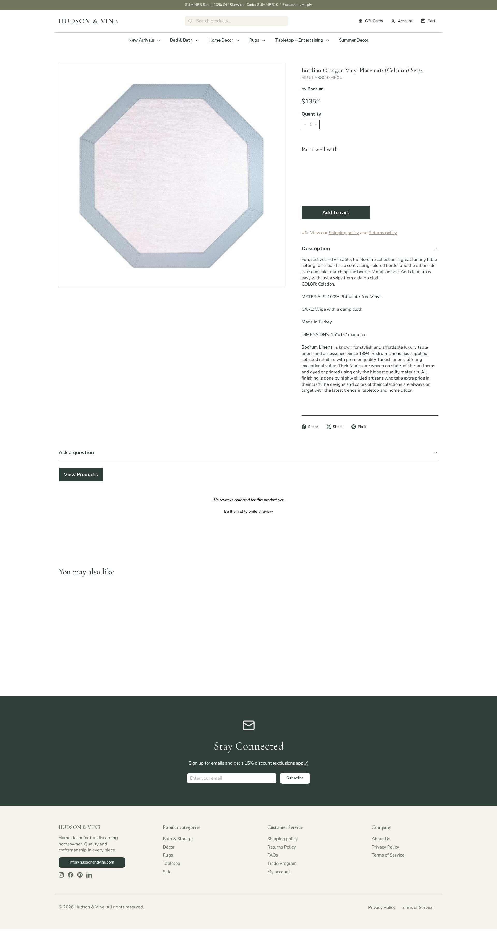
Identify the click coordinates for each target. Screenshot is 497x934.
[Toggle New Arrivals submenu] (158, 40)
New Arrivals (141, 40)
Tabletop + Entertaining (299, 40)
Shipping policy (282, 839)
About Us (381, 839)
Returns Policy (281, 847)
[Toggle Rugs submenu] (263, 40)
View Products (81, 474)
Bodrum (316, 89)
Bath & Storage (178, 839)
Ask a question (76, 452)
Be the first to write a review (248, 511)
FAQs (272, 855)
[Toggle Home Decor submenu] (237, 40)
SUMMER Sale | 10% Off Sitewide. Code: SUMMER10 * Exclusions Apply (248, 4)
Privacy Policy (385, 847)
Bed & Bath (181, 40)
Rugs (254, 40)
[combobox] (236, 21)
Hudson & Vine (88, 21)
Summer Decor (353, 40)
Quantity (311, 114)
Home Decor (221, 40)
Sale (167, 872)
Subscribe (295, 778)
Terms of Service (388, 855)
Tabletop (171, 863)
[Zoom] (171, 175)
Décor (168, 847)
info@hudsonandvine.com (92, 862)
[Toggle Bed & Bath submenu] (197, 40)
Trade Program (282, 863)
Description (316, 248)
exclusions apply (290, 763)
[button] (248, 511)
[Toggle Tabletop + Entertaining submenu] (327, 40)
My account (278, 872)
